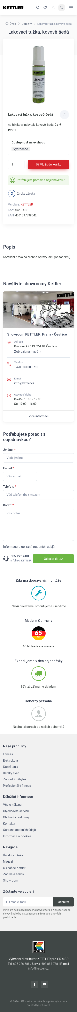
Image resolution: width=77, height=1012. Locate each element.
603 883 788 (49, 964)
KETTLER (27, 204)
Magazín (8, 861)
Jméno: (9, 449)
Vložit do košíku (50, 164)
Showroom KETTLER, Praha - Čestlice (37, 334)
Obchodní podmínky (16, 817)
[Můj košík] (61, 7)
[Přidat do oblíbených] (64, 114)
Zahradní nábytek (14, 779)
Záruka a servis (13, 874)
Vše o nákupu (12, 805)
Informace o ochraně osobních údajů (29, 547)
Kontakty (9, 823)
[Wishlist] (45, 7)
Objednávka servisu (16, 811)
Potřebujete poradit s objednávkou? (41, 180)
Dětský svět (11, 773)
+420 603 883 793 (26, 367)
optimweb (44, 1005)
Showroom (10, 880)
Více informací (38, 416)
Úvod (13, 23)
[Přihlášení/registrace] (53, 7)
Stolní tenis (10, 767)
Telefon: (9, 486)
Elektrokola (10, 760)
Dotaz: (8, 505)
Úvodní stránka (13, 855)
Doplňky (27, 23)
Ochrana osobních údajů (19, 830)
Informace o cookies (17, 836)
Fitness (8, 754)
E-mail (8, 468)
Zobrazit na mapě (26, 351)
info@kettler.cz (24, 383)
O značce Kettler (14, 868)
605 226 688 (19, 556)
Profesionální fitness (17, 786)
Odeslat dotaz (53, 559)
